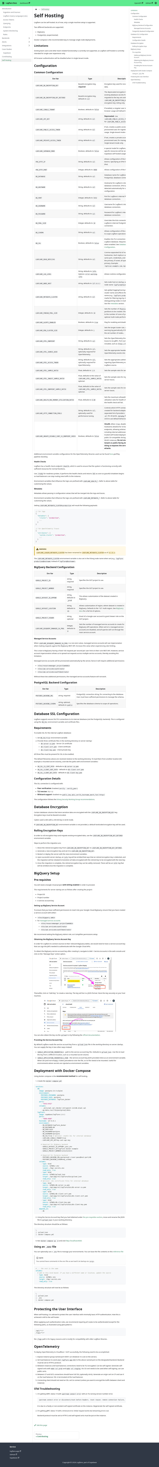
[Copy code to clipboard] (123, 511)
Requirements (136, 37)
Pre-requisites (136, 52)
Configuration (135, 13)
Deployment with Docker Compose (141, 71)
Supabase (13, 1458)
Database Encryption (137, 43)
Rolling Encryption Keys (139, 46)
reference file (118, 1251)
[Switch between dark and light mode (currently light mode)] (155, 3)
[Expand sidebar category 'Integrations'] (29, 45)
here (111, 454)
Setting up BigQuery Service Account (142, 56)
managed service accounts (50, 920)
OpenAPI (137, 3)
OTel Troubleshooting (139, 83)
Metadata (137, 22)
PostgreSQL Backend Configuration (143, 31)
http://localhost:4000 (74, 1241)
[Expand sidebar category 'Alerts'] (29, 41)
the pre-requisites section (92, 1217)
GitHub (148, 3)
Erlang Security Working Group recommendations (75, 799)
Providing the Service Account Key (143, 67)
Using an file (138, 74)
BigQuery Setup (136, 49)
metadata (114, 303)
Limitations (134, 10)
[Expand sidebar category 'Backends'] (29, 38)
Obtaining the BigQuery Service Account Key (143, 62)
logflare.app (14, 1451)
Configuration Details (138, 40)
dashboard (24, 3)
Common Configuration (139, 16)
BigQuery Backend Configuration (142, 25)
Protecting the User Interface (140, 77)
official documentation (91, 1035)
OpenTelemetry (135, 80)
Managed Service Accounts (142, 28)
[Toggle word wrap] (119, 1399)
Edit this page (42, 1425)
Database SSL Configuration (139, 34)
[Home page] (36, 9)
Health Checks (138, 19)
